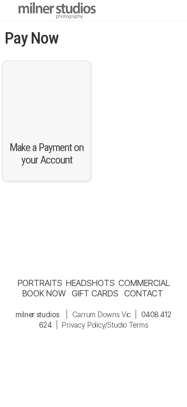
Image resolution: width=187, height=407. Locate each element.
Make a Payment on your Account (46, 153)
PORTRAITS (40, 283)
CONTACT (143, 293)
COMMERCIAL (143, 283)
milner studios (37, 314)
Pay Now (32, 38)
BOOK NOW (44, 293)
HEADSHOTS (90, 283)
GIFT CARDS (95, 293)
